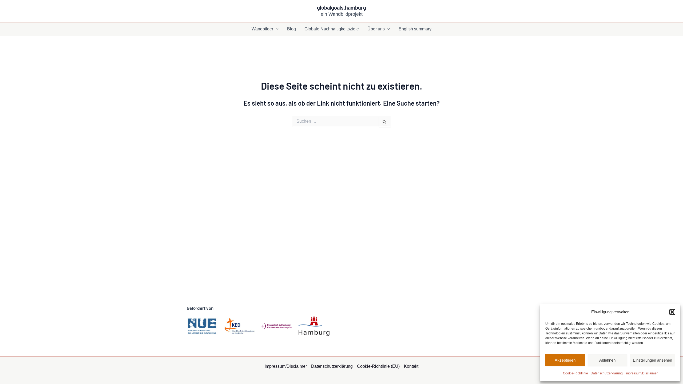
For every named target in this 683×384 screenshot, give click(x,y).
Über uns (376, 29)
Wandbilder (262, 29)
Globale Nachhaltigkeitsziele (331, 29)
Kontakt (411, 366)
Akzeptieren (565, 360)
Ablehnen (607, 360)
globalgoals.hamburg (341, 7)
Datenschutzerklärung (607, 373)
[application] (276, 29)
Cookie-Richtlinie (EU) (378, 366)
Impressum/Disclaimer (641, 373)
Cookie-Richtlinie (575, 373)
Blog (291, 29)
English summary (415, 29)
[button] (672, 312)
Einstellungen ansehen (652, 360)
